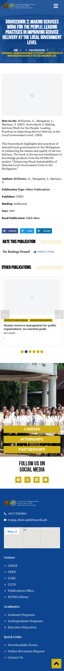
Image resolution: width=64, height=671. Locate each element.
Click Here (33, 218)
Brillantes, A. (22, 179)
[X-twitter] (27, 480)
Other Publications (37, 50)
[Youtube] (45, 480)
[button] (56, 6)
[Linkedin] (36, 480)
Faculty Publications (16, 320)
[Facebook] (18, 480)
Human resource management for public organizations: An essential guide (30, 327)
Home (16, 50)
